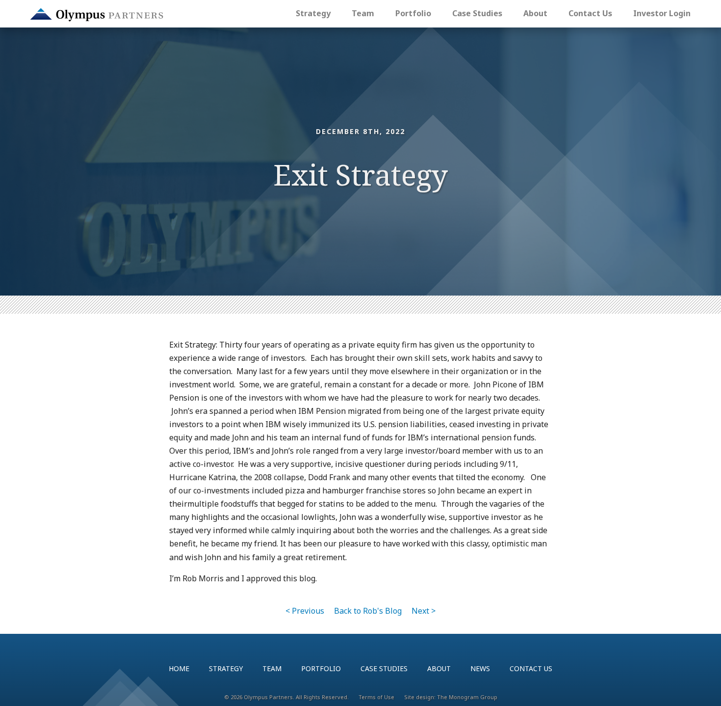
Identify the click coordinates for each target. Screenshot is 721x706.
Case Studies (477, 13)
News (480, 668)
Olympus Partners (97, 14)
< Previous (304, 610)
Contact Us (590, 13)
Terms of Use (376, 697)
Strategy (313, 13)
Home (179, 668)
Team (363, 13)
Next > (424, 610)
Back (368, 610)
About (535, 13)
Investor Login (662, 13)
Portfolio (413, 13)
